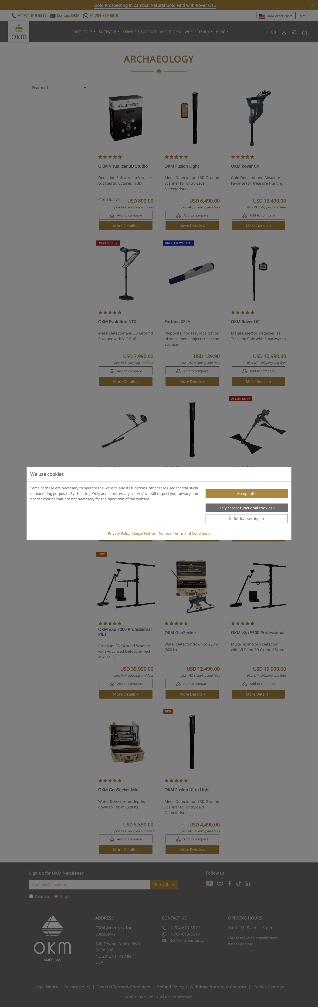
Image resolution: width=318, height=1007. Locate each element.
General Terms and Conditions (184, 533)
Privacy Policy (119, 533)
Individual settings (245, 518)
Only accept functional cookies (245, 507)
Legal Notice (144, 533)
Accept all (245, 493)
